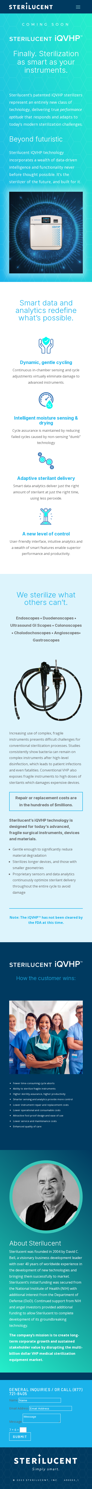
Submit (20, 1436)
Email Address (19, 1408)
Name (13, 1400)
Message (15, 1422)
